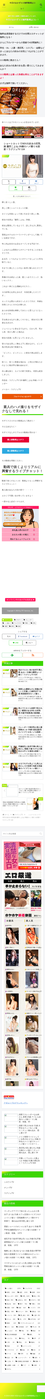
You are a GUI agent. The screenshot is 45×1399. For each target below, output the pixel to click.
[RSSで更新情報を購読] (33, 655)
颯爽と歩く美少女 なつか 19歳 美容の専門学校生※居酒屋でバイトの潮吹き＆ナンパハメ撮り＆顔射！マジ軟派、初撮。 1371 (22, 1254)
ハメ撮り (7, 623)
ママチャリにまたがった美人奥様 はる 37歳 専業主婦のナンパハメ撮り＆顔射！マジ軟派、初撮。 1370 (22, 1266)
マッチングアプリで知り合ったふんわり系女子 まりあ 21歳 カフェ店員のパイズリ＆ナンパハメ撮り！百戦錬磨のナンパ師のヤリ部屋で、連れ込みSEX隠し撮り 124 (22, 1216)
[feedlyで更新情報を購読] (12, 655)
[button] (29, 188)
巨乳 (34, 623)
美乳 (12, 626)
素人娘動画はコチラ (15, 440)
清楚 (5, 626)
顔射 (19, 626)
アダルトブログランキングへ (16, 1103)
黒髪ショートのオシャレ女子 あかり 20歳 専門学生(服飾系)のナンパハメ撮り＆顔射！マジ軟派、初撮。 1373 (22, 1230)
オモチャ (19, 620)
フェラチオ (17, 623)
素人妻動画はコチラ (15, 451)
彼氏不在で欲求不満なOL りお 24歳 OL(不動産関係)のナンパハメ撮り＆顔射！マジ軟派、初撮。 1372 (22, 1242)
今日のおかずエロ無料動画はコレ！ (22, 5)
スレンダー (29, 620)
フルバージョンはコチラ (22, 396)
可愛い (27, 623)
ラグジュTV (8, 620)
